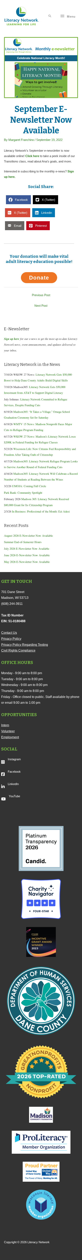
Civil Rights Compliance (18, 650)
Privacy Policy (11, 638)
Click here (32, 156)
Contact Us (9, 632)
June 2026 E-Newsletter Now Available (27, 555)
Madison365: (20, 461)
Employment (10, 737)
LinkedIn (13, 784)
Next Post (40, 305)
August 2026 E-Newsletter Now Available (28, 535)
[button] (50, 16)
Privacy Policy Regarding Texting (24, 644)
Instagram (14, 759)
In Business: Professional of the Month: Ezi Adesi (41, 511)
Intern (5, 725)
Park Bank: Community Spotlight (23, 493)
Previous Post (41, 295)
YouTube (14, 796)
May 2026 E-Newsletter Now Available (27, 562)
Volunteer (8, 731)
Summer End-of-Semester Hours (23, 542)
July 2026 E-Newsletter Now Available (26, 548)
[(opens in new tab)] (41, 848)
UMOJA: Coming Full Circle (29, 486)
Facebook (14, 771)
